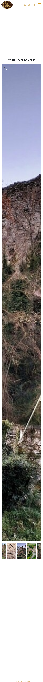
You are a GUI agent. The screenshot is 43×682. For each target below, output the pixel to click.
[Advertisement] (21, 33)
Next (39, 303)
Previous (4, 303)
